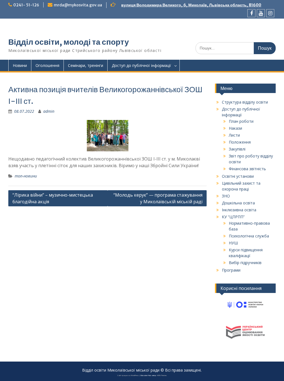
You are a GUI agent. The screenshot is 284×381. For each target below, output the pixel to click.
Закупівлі (237, 149)
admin (48, 111)
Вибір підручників (245, 262)
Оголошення (47, 65)
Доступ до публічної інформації (141, 65)
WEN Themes (162, 375)
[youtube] (261, 13)
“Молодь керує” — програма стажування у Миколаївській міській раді (157, 198)
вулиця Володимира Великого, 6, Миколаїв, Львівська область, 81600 (191, 4)
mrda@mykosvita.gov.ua (78, 4)
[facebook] (251, 13)
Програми (231, 270)
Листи (234, 135)
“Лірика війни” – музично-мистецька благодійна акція (52, 198)
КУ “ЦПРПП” (233, 216)
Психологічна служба (249, 236)
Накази (235, 128)
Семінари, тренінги (85, 65)
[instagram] (270, 13)
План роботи (241, 121)
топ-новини (26, 176)
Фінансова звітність (247, 168)
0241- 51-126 (26, 4)
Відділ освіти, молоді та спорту (68, 42)
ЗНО (226, 196)
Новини (20, 65)
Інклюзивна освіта (239, 209)
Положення (240, 142)
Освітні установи (238, 176)
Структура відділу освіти (245, 102)
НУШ (233, 242)
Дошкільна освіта (238, 202)
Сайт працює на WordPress (128, 375)
